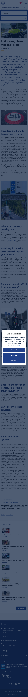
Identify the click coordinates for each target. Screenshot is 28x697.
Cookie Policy (16, 345)
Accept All (14, 350)
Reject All (14, 355)
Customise (15, 360)
